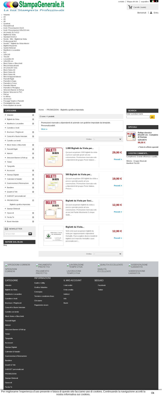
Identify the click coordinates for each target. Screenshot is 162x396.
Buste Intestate (13, 221)
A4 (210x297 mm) (10, 68)
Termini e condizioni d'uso (44, 296)
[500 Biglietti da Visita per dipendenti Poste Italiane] (53, 183)
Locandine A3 (8, 59)
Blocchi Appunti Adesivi (12, 77)
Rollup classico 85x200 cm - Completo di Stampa (148, 135)
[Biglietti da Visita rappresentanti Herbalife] (53, 236)
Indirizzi (66, 294)
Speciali (132, 127)
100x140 (6, 54)
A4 (4, 17)
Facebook (102, 285)
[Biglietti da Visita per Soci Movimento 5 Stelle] (53, 210)
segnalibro (145, 2)
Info (65, 298)
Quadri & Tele (12, 192)
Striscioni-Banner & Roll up (13, 90)
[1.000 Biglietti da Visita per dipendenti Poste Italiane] (53, 157)
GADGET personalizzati (16, 196)
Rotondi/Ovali (8, 26)
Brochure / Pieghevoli (15, 132)
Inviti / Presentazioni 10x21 (13, 28)
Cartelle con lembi (14, 141)
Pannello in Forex (10, 83)
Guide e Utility (39, 283)
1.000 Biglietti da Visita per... (80, 148)
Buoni (66, 303)
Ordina (88, 139)
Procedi (117, 159)
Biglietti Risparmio (10, 46)
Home (41, 110)
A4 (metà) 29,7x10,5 (11, 32)
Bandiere (10, 187)
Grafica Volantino (40, 287)
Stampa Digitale (13, 175)
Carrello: (137, 7)
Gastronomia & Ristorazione (18, 183)
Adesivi (9, 153)
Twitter (100, 290)
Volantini (6, 15)
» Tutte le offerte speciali (148, 147)
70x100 (6, 57)
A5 (4, 19)
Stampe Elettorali (13, 209)
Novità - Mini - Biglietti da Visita (15, 39)
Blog (5, 245)
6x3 (4, 52)
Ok (152, 393)
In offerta (6, 96)
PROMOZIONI (12, 200)
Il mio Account (73, 280)
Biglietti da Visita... (75, 227)
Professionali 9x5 (10, 41)
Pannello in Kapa (9, 81)
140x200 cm (8, 61)
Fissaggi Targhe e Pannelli (13, 101)
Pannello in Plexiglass (11, 88)
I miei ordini (68, 285)
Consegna (38, 292)
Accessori (7, 99)
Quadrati (6, 23)
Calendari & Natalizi (14, 179)
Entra (156, 13)
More (43, 129)
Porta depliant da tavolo (12, 105)
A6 (4, 21)
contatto (121, 2)
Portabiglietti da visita (11, 103)
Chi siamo (38, 301)
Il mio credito (68, 290)
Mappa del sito (132, 2)
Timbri (9, 162)
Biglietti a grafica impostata (20, 204)
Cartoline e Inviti (13, 128)
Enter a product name (134, 114)
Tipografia (11, 166)
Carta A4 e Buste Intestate (17, 136)
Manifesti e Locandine (11, 50)
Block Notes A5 (9, 72)
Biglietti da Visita (9, 35)
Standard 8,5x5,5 (10, 37)
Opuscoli (10, 213)
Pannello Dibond (9, 85)
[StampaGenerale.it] (33, 7)
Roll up (6, 94)
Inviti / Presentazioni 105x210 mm (16, 30)
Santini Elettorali (9, 48)
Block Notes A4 (9, 70)
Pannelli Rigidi (8, 79)
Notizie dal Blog (14, 242)
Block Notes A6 (9, 74)
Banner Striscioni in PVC (12, 92)
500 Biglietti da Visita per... (79, 174)
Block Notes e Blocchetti (12, 63)
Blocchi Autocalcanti (11, 66)
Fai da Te (10, 217)
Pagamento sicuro (41, 305)
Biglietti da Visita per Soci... (79, 201)
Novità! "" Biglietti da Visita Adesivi (16, 43)
